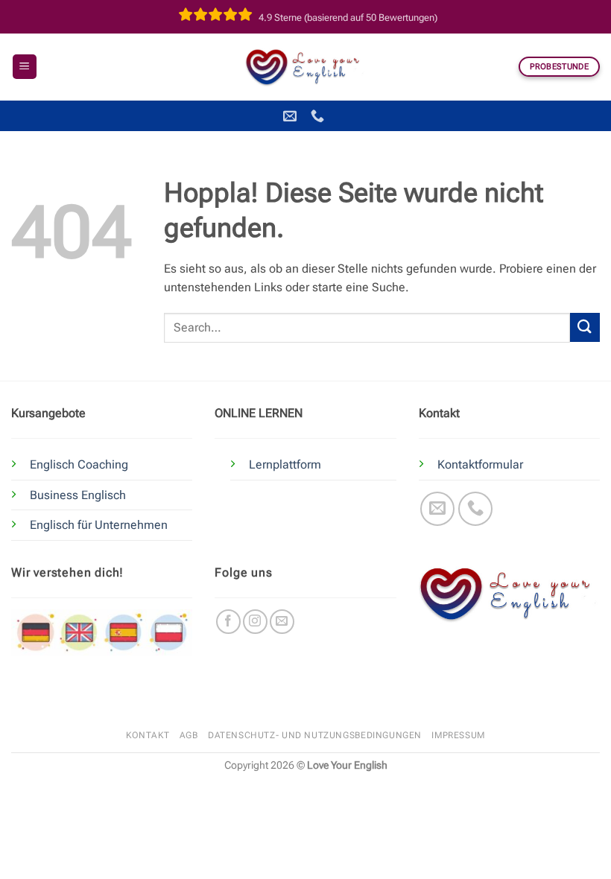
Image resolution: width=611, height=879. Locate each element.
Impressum (458, 735)
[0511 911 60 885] (319, 116)
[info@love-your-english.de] (291, 116)
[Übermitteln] (585, 327)
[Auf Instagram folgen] (255, 621)
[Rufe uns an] (475, 509)
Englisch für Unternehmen (99, 525)
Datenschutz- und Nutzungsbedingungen (315, 735)
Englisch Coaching (79, 464)
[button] (25, 66)
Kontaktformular (480, 464)
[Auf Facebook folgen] (228, 621)
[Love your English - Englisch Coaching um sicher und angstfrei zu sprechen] (306, 66)
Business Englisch (78, 495)
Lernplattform (285, 464)
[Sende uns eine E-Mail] (437, 509)
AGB (189, 735)
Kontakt (147, 735)
